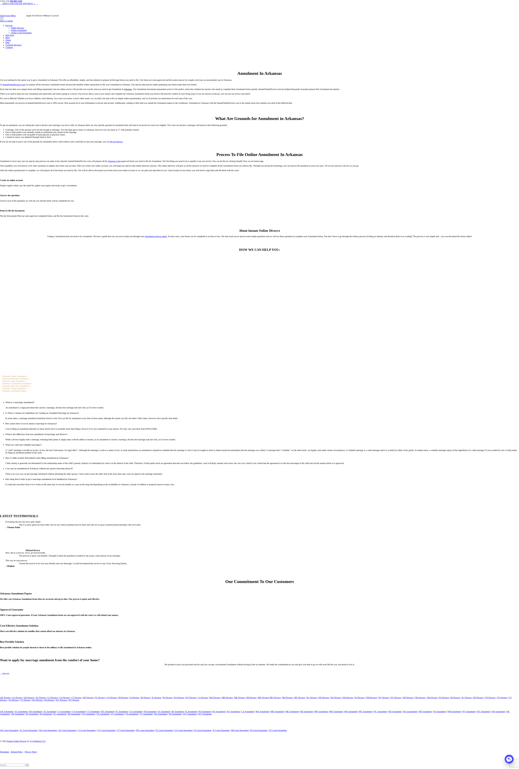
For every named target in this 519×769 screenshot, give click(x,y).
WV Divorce (61, 700)
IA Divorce (134, 697)
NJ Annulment (439, 711)
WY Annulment (205, 714)
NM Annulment (454, 711)
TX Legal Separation (278, 730)
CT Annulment (93, 711)
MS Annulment (350, 711)
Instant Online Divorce (16, 741)
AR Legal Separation (48, 730)
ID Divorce (145, 697)
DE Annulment (107, 711)
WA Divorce (37, 700)
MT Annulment (365, 711)
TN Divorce (490, 697)
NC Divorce (311, 697)
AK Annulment (6, 711)
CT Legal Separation (126, 730)
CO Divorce (64, 697)
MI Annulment (306, 711)
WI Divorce (49, 700)
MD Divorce (227, 697)
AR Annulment (35, 711)
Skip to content (6, 21)
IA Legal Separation (202, 730)
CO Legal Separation (106, 730)
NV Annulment (468, 711)
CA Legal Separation (87, 730)
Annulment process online (156, 236)
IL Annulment (191, 711)
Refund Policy (17, 752)
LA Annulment (247, 711)
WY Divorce (73, 700)
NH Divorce (347, 697)
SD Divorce (478, 697)
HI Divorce (123, 697)
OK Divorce (420, 697)
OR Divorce (432, 697)
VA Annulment (131, 714)
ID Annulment (178, 711)
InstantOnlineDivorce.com (14, 84)
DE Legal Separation (145, 730)
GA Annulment (136, 711)
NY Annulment (483, 711)
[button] (509, 759)
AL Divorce (17, 697)
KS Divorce (179, 697)
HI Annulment (150, 711)
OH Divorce (408, 697)
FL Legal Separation (164, 730)
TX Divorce (502, 697)
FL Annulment (122, 711)
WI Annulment (175, 714)
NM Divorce (371, 697)
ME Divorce (239, 697)
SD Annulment (74, 714)
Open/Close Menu (8, 15)
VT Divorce (25, 700)
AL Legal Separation (28, 730)
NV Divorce (383, 697)
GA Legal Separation (183, 730)
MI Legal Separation (240, 730)
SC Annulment (59, 714)
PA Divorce (444, 697)
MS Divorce (287, 697)
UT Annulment (117, 714)
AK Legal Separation (9, 730)
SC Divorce (467, 697)
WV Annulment (190, 714)
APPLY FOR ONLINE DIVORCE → (18, 3)
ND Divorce (323, 697)
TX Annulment (102, 714)
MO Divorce (275, 697)
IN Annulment (205, 711)
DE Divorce (88, 697)
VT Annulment (146, 714)
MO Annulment (336, 711)
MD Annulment (277, 711)
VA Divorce (13, 700)
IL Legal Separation (221, 730)
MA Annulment (262, 711)
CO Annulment (78, 711)
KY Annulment (233, 711)
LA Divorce (203, 697)
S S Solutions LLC (38, 741)
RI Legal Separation (258, 730)
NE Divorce (336, 697)
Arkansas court (114, 161)
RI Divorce (455, 697)
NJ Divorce (360, 697)
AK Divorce (5, 697)
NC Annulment (380, 711)
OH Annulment (498, 711)
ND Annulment (395, 711)
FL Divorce (100, 697)
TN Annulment (88, 714)
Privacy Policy (31, 752)
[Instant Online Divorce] (21, 15)
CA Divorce (52, 697)
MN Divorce (263, 697)
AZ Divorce (41, 697)
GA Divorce (111, 697)
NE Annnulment (410, 711)
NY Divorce (396, 697)
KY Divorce (191, 697)
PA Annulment (32, 714)
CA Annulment (64, 711)
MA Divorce (214, 697)
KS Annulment (218, 711)
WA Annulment (160, 714)
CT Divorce (76, 697)
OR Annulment (17, 714)
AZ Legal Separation (67, 730)
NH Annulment (425, 711)
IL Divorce (156, 697)
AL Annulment (21, 711)
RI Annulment (46, 714)
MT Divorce (299, 697)
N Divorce (167, 697)
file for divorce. (116, 142)
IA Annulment (164, 711)
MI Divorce (251, 697)
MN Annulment (321, 711)
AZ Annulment (49, 711)
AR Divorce (29, 697)
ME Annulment (292, 711)
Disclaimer (4, 752)
